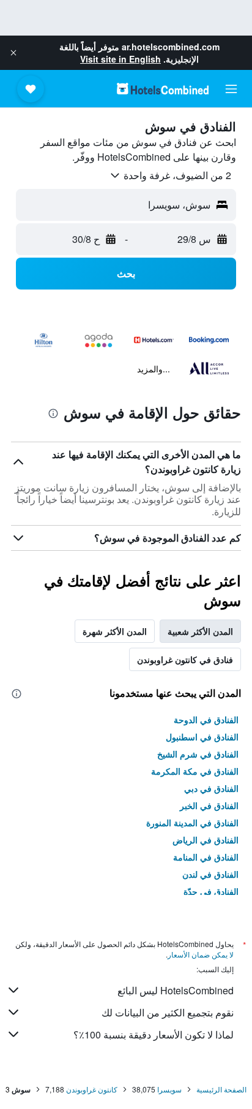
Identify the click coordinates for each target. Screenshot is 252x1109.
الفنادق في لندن (210, 874)
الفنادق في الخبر (209, 805)
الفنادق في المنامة (206, 857)
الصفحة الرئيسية (221, 1089)
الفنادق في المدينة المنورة (192, 822)
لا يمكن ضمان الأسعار (201, 954)
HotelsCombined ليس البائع (175, 990)
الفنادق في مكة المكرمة (195, 771)
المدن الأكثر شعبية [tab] (200, 631)
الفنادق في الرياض (205, 840)
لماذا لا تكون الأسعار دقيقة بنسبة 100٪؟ (153, 1034)
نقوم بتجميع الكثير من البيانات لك (168, 1012)
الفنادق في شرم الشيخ (198, 754)
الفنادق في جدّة (211, 891)
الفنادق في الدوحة (206, 719)
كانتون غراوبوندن (91, 1089)
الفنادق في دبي (211, 788)
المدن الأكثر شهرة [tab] (115, 631)
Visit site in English (120, 59)
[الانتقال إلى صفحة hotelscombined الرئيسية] (162, 88)
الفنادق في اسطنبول (202, 737)
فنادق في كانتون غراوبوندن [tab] (185, 659)
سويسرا (169, 1089)
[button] (13, 52)
